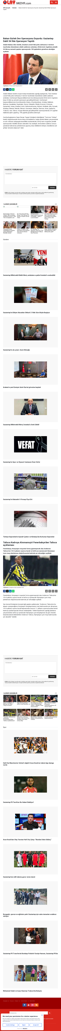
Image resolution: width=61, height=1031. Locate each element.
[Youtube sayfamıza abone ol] (28, 1005)
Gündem (14, 7)
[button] (49, 89)
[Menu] (55, 2)
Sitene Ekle (32, 1001)
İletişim (17, 1001)
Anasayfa (7, 7)
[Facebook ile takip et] (25, 1005)
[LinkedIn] (10, 89)
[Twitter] (7, 89)
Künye (11, 1001)
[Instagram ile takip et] (32, 1005)
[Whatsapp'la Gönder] (13, 89)
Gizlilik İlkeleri (24, 1001)
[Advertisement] (30, 24)
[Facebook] (4, 89)
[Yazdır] (46, 89)
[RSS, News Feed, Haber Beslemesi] (36, 1005)
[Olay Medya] (17, 2)
